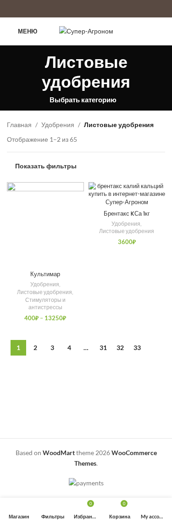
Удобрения (57, 124)
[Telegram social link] (159, 31)
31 (103, 347)
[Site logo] (86, 30)
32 (120, 347)
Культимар (45, 274)
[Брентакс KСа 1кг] (127, 194)
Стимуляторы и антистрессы (45, 303)
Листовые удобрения (44, 292)
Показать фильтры (46, 165)
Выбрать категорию (83, 99)
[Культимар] (45, 224)
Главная (19, 124)
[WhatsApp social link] (147, 31)
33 (137, 347)
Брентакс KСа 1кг (127, 213)
